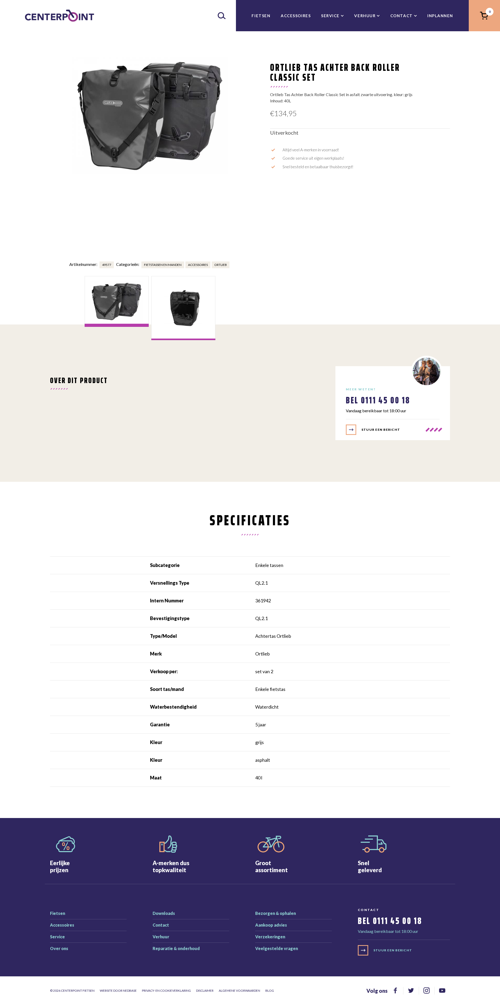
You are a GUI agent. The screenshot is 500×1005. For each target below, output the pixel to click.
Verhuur (365, 15)
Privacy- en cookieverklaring (166, 990)
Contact (401, 15)
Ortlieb (220, 265)
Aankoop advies (271, 924)
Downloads (164, 913)
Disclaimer (205, 990)
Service (330, 15)
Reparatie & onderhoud (176, 948)
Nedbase (130, 990)
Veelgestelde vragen (276, 948)
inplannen (440, 15)
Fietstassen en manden (163, 265)
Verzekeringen (270, 936)
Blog (269, 990)
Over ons (59, 948)
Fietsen (261, 15)
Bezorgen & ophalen (275, 913)
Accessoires (296, 15)
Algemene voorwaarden (239, 990)
